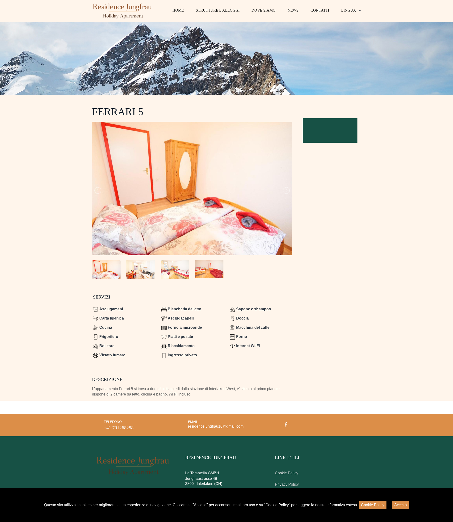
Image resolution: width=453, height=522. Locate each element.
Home (178, 10)
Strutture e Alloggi (217, 10)
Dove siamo (264, 10)
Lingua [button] (348, 10)
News (293, 10)
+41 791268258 (119, 427)
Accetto (400, 505)
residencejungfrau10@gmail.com (215, 426)
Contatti (319, 10)
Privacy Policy (287, 484)
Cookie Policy (286, 473)
